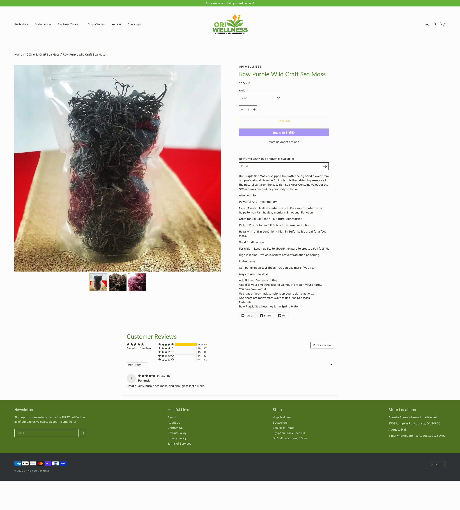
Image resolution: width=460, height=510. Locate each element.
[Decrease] (241, 109)
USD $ (434, 464)
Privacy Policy (177, 438)
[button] (166, 344)
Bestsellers (21, 24)
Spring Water (43, 24)
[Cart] (443, 24)
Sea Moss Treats (68, 24)
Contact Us (175, 427)
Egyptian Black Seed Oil (289, 433)
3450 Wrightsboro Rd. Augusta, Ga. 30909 (417, 435)
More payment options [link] (284, 142)
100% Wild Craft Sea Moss (42, 54)
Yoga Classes (96, 24)
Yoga (115, 24)
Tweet (249, 315)
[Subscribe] (325, 166)
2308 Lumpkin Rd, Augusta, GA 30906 (414, 423)
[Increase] (254, 109)
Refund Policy (177, 433)
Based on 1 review (139, 348)
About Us (174, 422)
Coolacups (134, 24)
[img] (147, 376)
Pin (284, 315)
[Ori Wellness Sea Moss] (230, 24)
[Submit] (82, 433)
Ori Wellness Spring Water (290, 438)
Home (18, 54)
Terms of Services (179, 443)
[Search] (435, 24)
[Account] (427, 24)
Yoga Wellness (282, 417)
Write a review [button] (321, 345)
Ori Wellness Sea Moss (36, 470)
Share (268, 315)
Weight (243, 90)
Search (172, 417)
